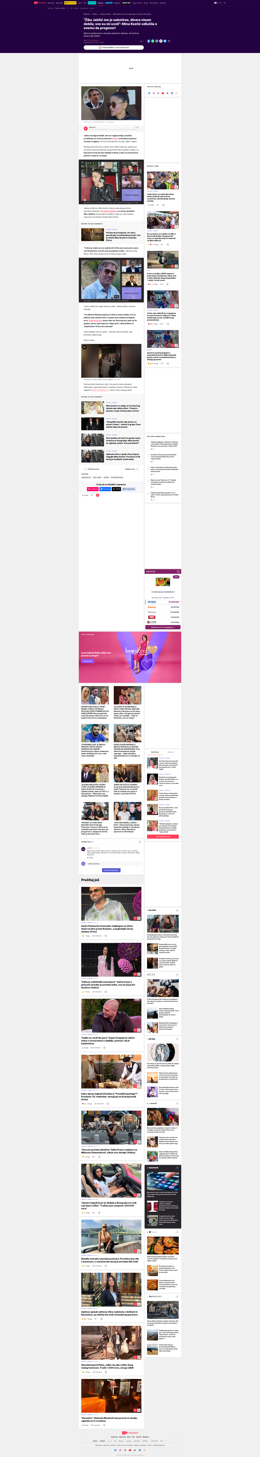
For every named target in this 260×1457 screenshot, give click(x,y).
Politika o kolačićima (140, 1445)
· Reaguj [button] (155, 244)
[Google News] (172, 93)
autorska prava (117, 477)
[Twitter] (158, 93)
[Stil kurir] (115, 1441)
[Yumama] (154, 1441)
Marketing (98, 1445)
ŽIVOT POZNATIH (99, 390)
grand (106, 477)
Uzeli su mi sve (95, 320)
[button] (142, 41)
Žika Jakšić (97, 477)
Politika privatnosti (159, 1445)
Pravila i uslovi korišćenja (124, 1445)
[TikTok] (167, 93)
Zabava (94, 14)
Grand (115, 138)
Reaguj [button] (86, 495)
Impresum (106, 1445)
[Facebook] (149, 93)
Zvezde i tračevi (105, 14)
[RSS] (176, 93)
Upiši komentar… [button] (94, 864)
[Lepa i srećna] (128, 1441)
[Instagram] (154, 93)
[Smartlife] (137, 1441)
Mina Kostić (86, 477)
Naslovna (87, 14)
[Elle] (109, 1441)
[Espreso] (102, 1441)
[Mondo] (40, 3)
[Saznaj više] (177, 910)
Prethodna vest (93, 469)
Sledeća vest (130, 469)
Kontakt (112, 1445)
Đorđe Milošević (93, 40)
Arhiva (150, 1445)
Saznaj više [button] (88, 661)
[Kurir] (95, 1441)
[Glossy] (121, 1441)
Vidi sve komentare (111, 870)
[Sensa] (144, 1441)
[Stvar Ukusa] (163, 1441)
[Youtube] (163, 93)
